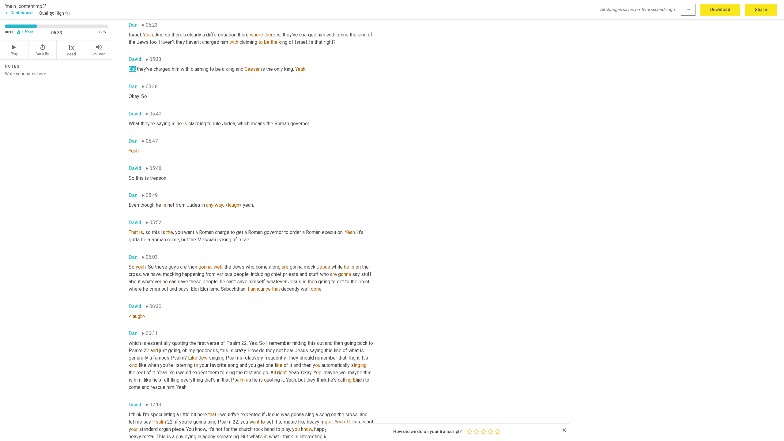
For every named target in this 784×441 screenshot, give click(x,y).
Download (720, 9)
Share (761, 9)
